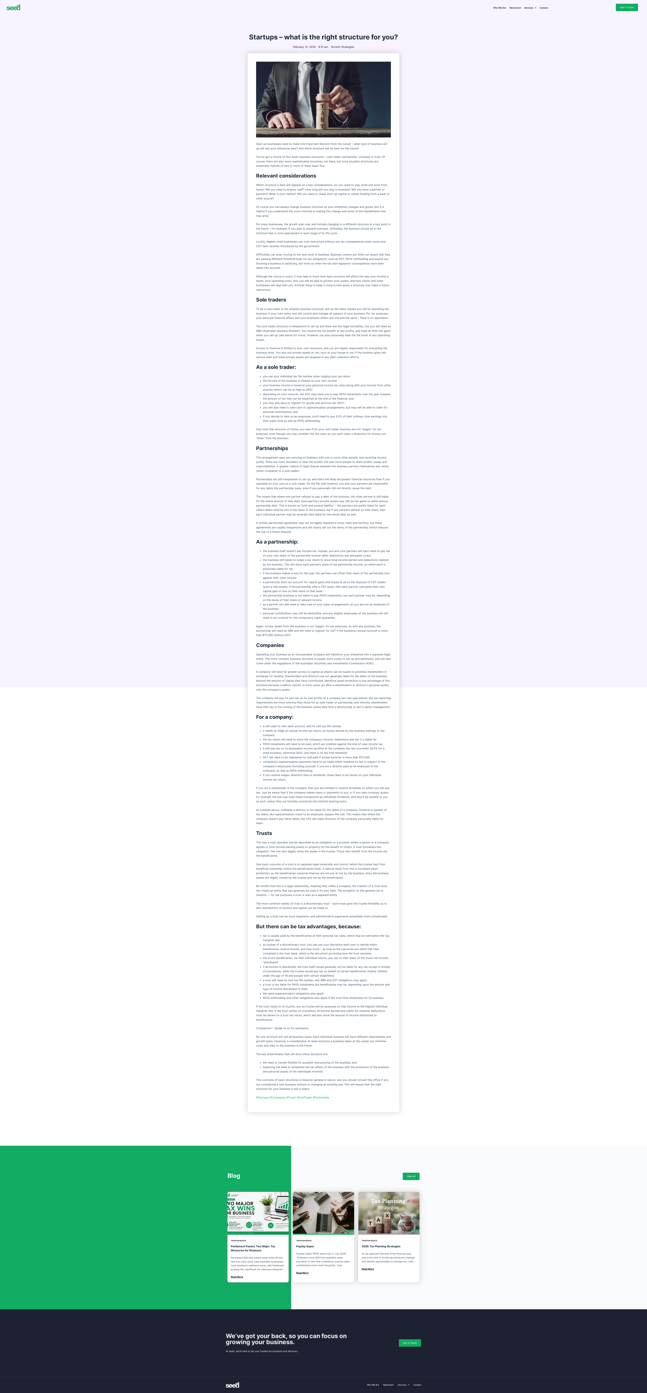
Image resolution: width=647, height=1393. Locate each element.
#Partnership (321, 1097)
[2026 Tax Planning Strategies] (389, 1213)
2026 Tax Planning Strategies (381, 1246)
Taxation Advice (238, 1241)
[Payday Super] (323, 1213)
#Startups (262, 1097)
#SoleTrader (304, 1097)
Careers (544, 7)
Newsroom (515, 7)
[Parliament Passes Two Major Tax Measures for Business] (258, 1213)
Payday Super (305, 1246)
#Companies (278, 1097)
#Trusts (291, 1097)
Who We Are (499, 7)
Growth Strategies (342, 47)
